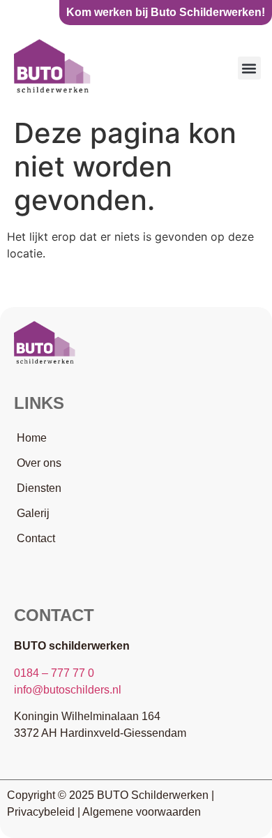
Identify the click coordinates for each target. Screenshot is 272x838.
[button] (249, 68)
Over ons (39, 463)
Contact (36, 538)
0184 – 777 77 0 (54, 673)
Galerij (33, 513)
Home (32, 438)
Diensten (39, 488)
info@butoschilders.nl (67, 690)
